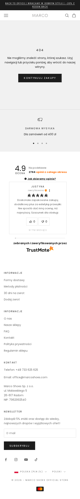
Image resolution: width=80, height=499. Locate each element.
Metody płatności (15, 286)
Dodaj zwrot (12, 299)
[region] (40, 126)
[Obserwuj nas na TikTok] (36, 460)
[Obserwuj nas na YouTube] (26, 460)
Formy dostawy (14, 280)
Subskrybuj (20, 446)
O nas (8, 318)
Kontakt (9, 338)
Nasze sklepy (12, 325)
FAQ (6, 331)
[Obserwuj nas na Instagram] (16, 460)
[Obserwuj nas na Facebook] (6, 460)
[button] (25, 179)
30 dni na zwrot (14, 293)
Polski (57, 471)
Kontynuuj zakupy (40, 78)
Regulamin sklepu (16, 351)
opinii (48, 172)
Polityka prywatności (17, 344)
